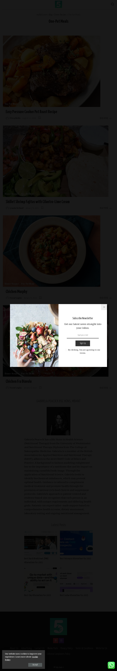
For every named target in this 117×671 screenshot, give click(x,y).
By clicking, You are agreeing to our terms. (84, 351)
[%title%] (104, 307)
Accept (35, 665)
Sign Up (83, 343)
